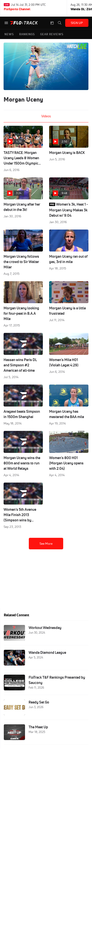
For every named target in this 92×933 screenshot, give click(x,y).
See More (46, 544)
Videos (46, 116)
